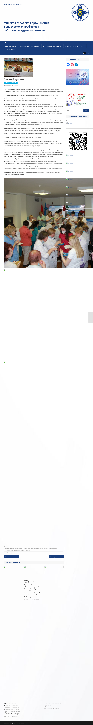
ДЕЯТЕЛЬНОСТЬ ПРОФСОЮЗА (29, 46)
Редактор (16, 85)
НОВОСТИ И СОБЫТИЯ (10, 82)
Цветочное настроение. (12, 557)
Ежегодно (8, 552)
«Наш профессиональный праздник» (53, 705)
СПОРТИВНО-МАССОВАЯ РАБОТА (75, 46)
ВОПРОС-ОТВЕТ (10, 49)
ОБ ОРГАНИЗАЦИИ (10, 46)
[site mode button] (84, 53)
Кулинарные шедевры (56, 557)
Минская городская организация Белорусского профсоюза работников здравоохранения (26, 26)
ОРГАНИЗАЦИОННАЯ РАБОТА (52, 46)
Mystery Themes (29, 723)
